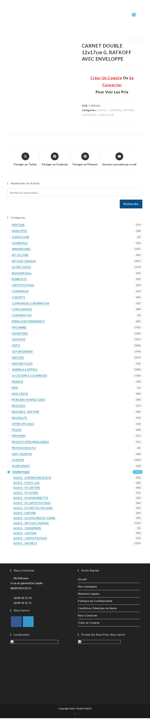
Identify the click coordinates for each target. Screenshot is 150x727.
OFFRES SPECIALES (23, 423)
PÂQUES (16, 429)
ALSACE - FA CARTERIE (26, 487)
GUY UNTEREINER (22, 351)
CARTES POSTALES (23, 285)
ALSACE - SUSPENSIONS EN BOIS (32, 477)
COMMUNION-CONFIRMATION (30, 303)
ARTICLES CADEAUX (24, 261)
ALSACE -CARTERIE (24, 512)
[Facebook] (16, 621)
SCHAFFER (18, 459)
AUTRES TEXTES (21, 267)
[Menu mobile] (139, 14)
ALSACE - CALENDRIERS (27, 528)
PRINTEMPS (19, 435)
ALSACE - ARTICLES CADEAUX (31, 523)
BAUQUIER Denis (21, 273)
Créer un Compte (88, 622)
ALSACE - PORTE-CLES (26, 482)
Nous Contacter (87, 615)
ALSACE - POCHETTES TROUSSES (33, 508)
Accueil (82, 579)
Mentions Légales (89, 593)
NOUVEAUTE (19, 417)
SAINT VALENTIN (22, 454)
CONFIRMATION (21, 315)
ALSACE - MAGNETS (25, 543)
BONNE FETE (19, 279)
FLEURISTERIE (20, 333)
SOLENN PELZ (20, 243)
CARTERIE (128, 110)
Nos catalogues (87, 586)
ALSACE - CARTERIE (109, 110)
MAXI (15, 387)
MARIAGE (17, 381)
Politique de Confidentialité (95, 601)
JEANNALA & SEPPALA (25, 369)
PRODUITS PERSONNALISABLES (30, 441)
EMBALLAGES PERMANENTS (28, 321)
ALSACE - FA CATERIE (25, 492)
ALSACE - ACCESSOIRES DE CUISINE (34, 518)
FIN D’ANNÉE (19, 327)
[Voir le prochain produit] (140, 39)
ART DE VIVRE (20, 255)
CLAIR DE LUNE (20, 237)
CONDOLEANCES (22, 309)
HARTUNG (18, 357)
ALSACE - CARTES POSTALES (30, 538)
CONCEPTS (18, 297)
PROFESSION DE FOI (24, 448)
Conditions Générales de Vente (97, 608)
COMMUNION (20, 291)
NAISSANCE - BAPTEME (25, 411)
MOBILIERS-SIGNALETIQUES (28, 399)
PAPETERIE (18, 224)
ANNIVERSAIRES (21, 248)
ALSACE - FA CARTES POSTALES (32, 502)
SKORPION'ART (21, 466)
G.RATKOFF (89, 114)
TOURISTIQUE (105, 114)
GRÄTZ (16, 345)
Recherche (131, 203)
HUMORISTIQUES (22, 363)
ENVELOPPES (19, 230)
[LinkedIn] (28, 621)
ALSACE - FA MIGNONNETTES (30, 497)
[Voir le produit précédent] (133, 39)
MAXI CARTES (20, 393)
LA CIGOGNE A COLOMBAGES (29, 375)
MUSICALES (18, 405)
